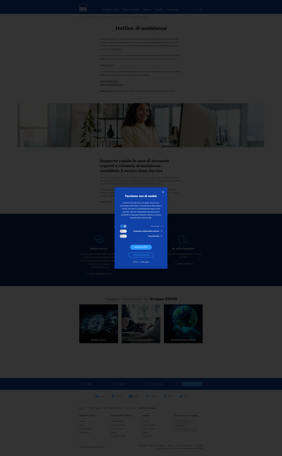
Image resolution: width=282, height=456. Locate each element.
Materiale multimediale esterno (146, 231)
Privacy (135, 262)
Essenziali (155, 226)
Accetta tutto (141, 247)
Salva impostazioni (141, 255)
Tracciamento (153, 236)
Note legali (145, 262)
